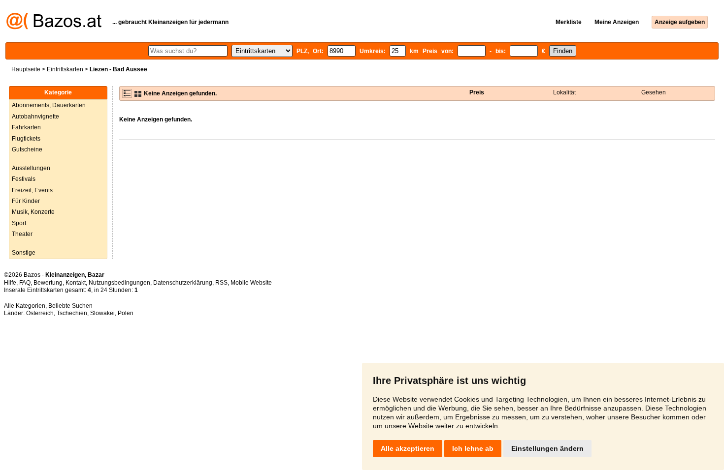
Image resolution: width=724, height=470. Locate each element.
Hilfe (10, 282)
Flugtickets (26, 138)
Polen (125, 313)
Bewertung (48, 282)
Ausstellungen (31, 168)
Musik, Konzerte (33, 211)
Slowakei (102, 313)
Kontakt (76, 282)
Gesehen (653, 92)
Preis (476, 92)
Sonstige (23, 252)
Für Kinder (26, 201)
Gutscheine (27, 149)
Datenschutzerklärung (182, 282)
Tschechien (72, 313)
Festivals (23, 179)
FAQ (25, 282)
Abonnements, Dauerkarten (49, 105)
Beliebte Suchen (70, 305)
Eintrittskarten (65, 69)
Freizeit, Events (32, 190)
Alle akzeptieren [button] (407, 448)
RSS (221, 282)
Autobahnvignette (35, 116)
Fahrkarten (26, 127)
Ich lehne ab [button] (473, 448)
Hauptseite (25, 69)
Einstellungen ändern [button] (547, 448)
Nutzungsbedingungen (119, 282)
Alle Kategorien (24, 305)
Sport (19, 223)
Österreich (40, 313)
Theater (22, 234)
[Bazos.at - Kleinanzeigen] (53, 27)
